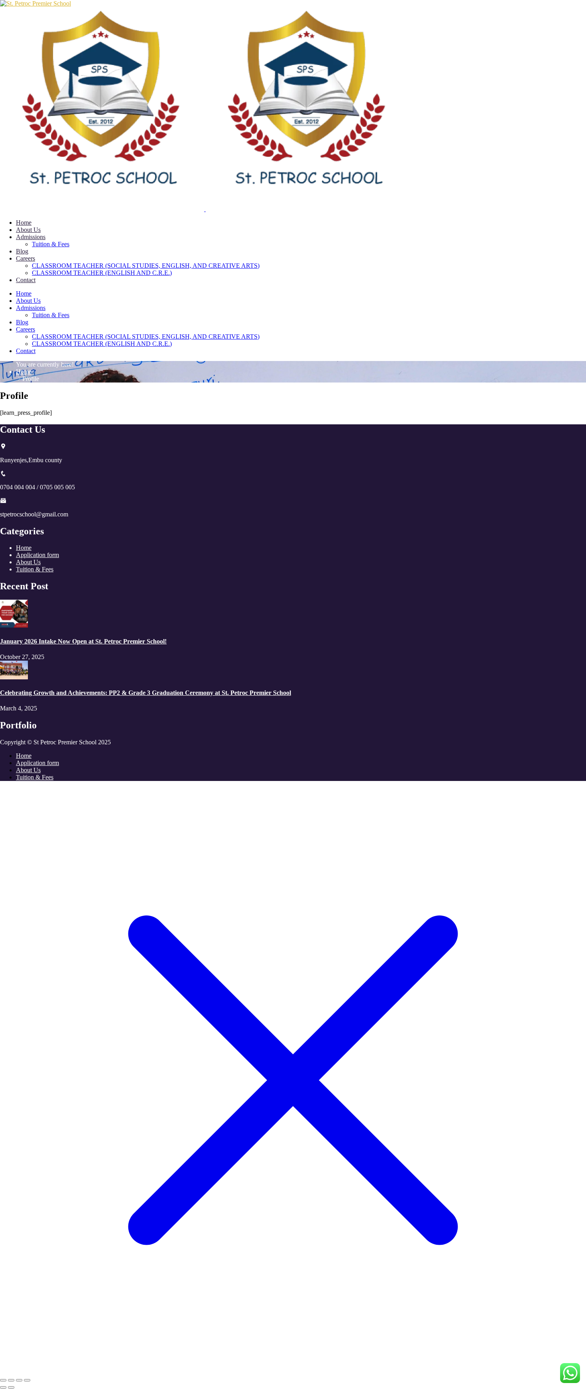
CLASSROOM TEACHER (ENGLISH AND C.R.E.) (102, 272)
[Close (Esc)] (27, 1380)
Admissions (30, 236)
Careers (25, 258)
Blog (22, 251)
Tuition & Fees (50, 244)
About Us (28, 229)
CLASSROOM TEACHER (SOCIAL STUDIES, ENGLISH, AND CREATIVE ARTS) (146, 265)
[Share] (19, 1380)
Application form (37, 554)
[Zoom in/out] (3, 1380)
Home (23, 222)
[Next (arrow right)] (11, 1387)
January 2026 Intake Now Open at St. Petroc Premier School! (83, 641)
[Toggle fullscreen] (11, 1380)
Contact (25, 280)
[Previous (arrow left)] (3, 1387)
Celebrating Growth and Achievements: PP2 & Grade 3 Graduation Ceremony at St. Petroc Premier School (145, 692)
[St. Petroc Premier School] (35, 3)
